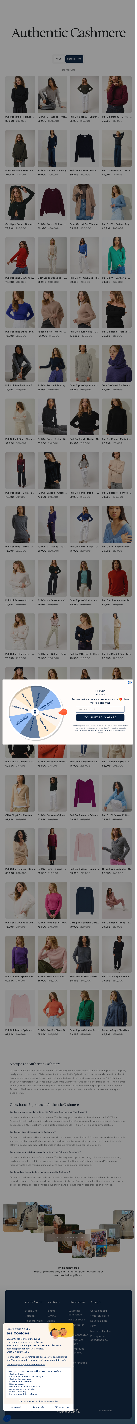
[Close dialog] (129, 682)
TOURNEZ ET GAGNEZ (100, 717)
